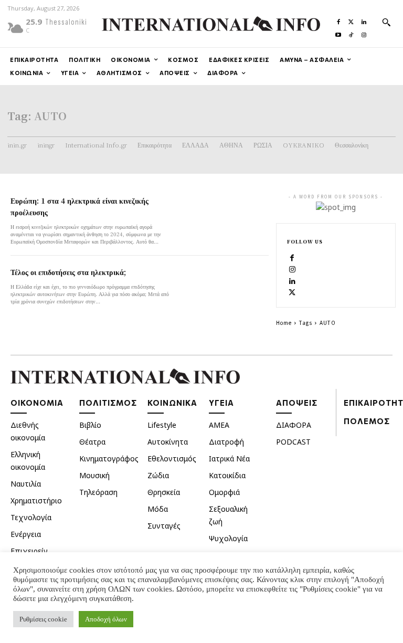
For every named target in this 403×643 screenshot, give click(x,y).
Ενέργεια (25, 534)
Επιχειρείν (29, 551)
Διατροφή (226, 442)
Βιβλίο (90, 425)
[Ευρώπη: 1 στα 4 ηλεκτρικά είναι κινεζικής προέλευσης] (223, 217)
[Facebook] (338, 19)
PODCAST (293, 442)
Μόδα (157, 509)
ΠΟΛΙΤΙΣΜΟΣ (108, 402)
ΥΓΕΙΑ (221, 402)
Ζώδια (158, 475)
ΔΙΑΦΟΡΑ (293, 425)
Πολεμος (367, 421)
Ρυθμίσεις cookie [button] (43, 619)
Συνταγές (164, 526)
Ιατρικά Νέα (229, 458)
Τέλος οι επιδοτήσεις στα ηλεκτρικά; (68, 272)
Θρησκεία (163, 492)
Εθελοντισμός (171, 458)
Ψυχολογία (228, 538)
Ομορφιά (224, 492)
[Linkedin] (363, 19)
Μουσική (94, 475)
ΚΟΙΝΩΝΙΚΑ (172, 402)
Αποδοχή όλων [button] (106, 619)
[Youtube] (338, 32)
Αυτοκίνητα (167, 442)
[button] (386, 22)
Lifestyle (161, 425)
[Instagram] (363, 32)
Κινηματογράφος (109, 458)
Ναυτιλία (25, 484)
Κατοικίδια (227, 475)
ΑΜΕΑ (219, 425)
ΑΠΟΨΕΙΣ (296, 402)
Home (284, 322)
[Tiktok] (351, 32)
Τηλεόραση (98, 492)
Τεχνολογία (30, 517)
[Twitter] (351, 19)
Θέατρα (92, 442)
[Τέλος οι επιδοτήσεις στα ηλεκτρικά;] (223, 288)
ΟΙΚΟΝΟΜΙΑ (36, 402)
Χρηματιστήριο (36, 500)
